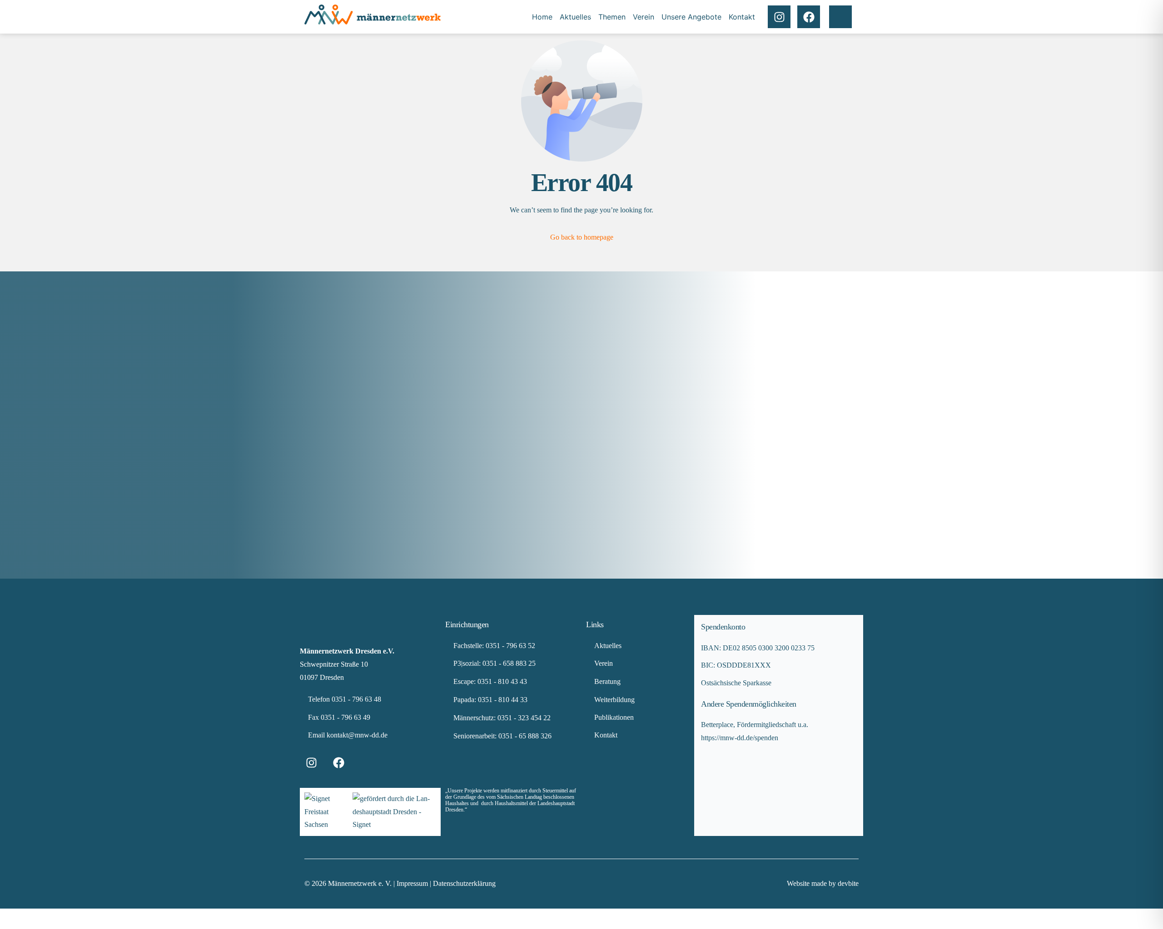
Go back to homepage (581, 237)
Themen (612, 16)
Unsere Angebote (691, 16)
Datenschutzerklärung (464, 883)
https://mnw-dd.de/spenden (739, 738)
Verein (643, 16)
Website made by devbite (823, 883)
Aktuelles (575, 16)
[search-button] (840, 16)
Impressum (413, 883)
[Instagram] (779, 16)
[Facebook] (808, 16)
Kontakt (742, 16)
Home (542, 16)
